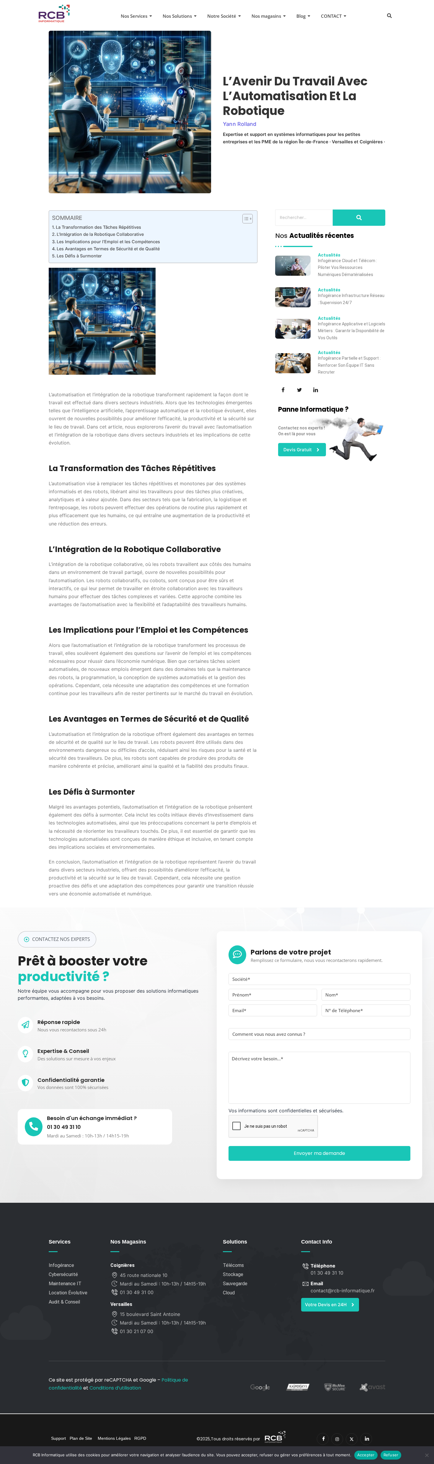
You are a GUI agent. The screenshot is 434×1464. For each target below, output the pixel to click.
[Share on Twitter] (299, 389)
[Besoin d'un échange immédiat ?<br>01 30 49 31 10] (34, 1126)
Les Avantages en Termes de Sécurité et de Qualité (108, 248)
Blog (301, 16)
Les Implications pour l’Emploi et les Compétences (108, 241)
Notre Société (221, 16)
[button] (389, 15)
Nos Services (134, 16)
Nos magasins (266, 16)
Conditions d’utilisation (115, 1388)
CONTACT (331, 16)
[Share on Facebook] (282, 389)
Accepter (366, 1454)
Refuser (391, 1454)
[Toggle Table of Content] (244, 219)
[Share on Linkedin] (315, 389)
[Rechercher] (359, 218)
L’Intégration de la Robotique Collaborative (100, 234)
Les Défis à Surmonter (79, 255)
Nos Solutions (177, 16)
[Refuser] (427, 1455)
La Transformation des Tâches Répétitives (98, 227)
